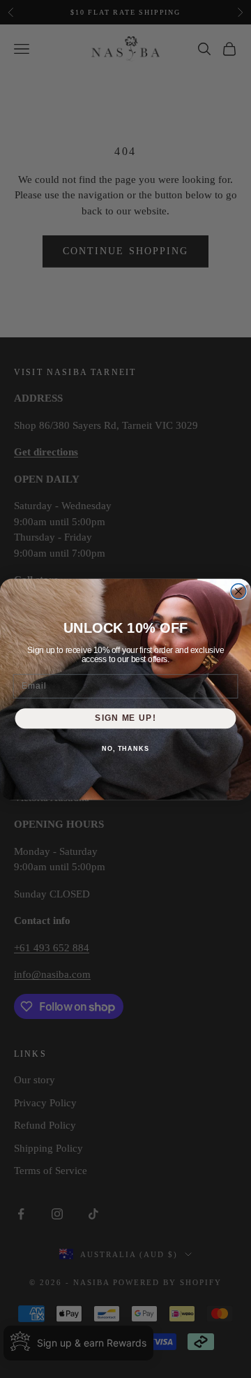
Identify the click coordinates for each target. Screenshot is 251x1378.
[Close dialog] (238, 591)
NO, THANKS (125, 748)
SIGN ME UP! (125, 718)
